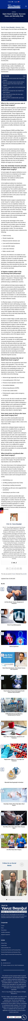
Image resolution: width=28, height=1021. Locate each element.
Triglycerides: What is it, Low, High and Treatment (14, 760)
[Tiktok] (16, 563)
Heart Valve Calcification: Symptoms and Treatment (14, 737)
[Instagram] (12, 563)
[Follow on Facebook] (8, 1)
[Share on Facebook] (10, 568)
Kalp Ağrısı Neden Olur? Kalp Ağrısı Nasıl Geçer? (14, 804)
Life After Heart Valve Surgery (14, 849)
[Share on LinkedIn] (20, 568)
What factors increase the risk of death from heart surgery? (13, 91)
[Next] (26, 883)
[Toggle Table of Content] (23, 76)
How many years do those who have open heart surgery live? (13, 95)
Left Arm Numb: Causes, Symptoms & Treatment (14, 602)
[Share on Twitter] (12, 568)
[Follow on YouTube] (12, 1)
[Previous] (1, 883)
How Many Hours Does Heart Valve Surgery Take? (14, 827)
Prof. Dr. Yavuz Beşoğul (7, 27)
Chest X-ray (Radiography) (14, 624)
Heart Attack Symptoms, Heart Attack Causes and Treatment (14, 668)
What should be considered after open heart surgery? (13, 98)
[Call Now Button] (24, 1017)
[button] (26, 6)
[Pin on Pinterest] (18, 568)
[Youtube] (14, 563)
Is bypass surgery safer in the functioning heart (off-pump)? (14, 88)
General (14, 11)
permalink (24, 573)
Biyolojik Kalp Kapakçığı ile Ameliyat (14, 782)
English (16, 1)
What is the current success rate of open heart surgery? (14, 79)
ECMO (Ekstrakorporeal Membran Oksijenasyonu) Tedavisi (14, 714)
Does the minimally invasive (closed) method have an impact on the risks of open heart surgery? (13, 83)
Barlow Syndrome (14, 646)
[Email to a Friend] (15, 568)
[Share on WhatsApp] (7, 568)
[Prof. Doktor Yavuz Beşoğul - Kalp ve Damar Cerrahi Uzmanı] (14, 6)
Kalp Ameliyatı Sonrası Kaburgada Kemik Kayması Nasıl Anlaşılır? (14, 691)
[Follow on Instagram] (9, 1)
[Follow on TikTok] (11, 1)
